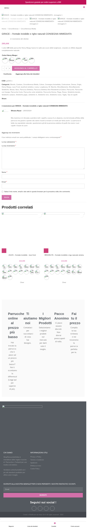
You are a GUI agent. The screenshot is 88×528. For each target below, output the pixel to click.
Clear (22, 282)
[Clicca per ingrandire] (6, 12)
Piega (59, 92)
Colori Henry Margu (9, 55)
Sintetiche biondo (74, 92)
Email (4, 182)
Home (4, 29)
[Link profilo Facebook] (8, 98)
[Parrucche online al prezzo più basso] (12, 308)
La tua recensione (9, 146)
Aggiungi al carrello (25, 68)
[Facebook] (34, 508)
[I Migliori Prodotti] (43, 308)
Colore (41, 84)
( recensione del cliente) (19, 39)
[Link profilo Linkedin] (16, 98)
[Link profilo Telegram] (19, 98)
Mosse (12, 89)
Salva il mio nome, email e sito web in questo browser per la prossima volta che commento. (37, 191)
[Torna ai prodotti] (80, 28)
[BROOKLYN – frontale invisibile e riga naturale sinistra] (64, 232)
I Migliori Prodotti (45, 318)
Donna (73, 84)
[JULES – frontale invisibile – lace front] (22, 232)
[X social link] (11, 98)
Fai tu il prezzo (75, 318)
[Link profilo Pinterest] (13, 98)
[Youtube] (52, 508)
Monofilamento (62, 87)
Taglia (64, 95)
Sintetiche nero (43, 95)
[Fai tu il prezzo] (74, 308)
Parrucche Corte (17, 92)
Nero (17, 89)
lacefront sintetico (27, 87)
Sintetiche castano (8, 95)
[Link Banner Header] (43, 2)
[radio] (5, 60)
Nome (4, 172)
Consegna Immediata (53, 84)
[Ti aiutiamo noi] (28, 308)
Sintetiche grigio (22, 95)
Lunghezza (44, 87)
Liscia (37, 87)
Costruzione (66, 84)
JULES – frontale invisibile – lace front (22, 255)
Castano (19, 84)
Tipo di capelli (72, 95)
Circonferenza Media (28, 29)
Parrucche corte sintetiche (33, 92)
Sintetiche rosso (55, 95)
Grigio (79, 84)
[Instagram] (40, 508)
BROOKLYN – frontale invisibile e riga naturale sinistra (64, 255)
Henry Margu (6, 87)
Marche (53, 87)
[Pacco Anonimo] (59, 308)
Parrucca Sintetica (26, 89)
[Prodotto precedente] (77, 28)
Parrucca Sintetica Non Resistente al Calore (50, 89)
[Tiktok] (46, 508)
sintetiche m (32, 95)
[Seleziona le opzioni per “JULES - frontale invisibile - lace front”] (4, 250)
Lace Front (16, 87)
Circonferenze (13, 29)
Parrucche (70, 89)
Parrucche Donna (49, 92)
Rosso (64, 92)
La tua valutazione (9, 142)
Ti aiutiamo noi (30, 318)
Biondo (12, 84)
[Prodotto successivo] (83, 28)
